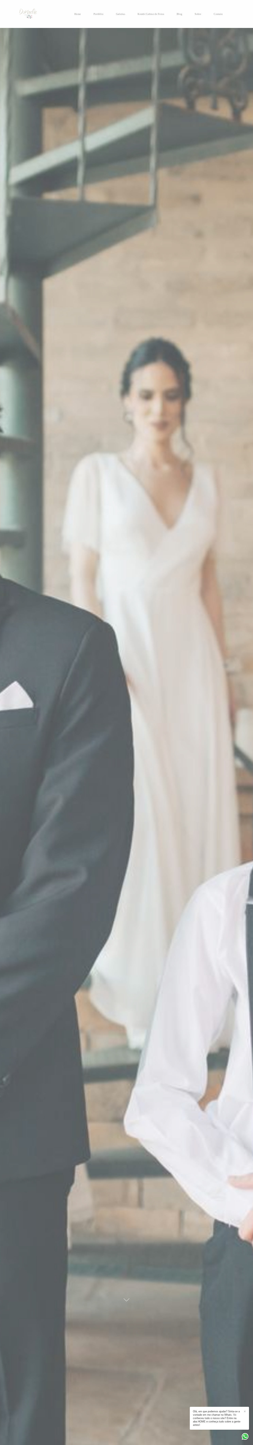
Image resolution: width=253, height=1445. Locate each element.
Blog (179, 13)
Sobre (198, 13)
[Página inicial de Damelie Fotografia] (36, 14)
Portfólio (98, 13)
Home (77, 13)
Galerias (120, 13)
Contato (218, 13)
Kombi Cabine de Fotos (151, 13)
